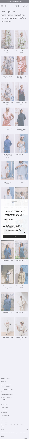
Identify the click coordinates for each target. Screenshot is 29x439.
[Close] (26, 201)
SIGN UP (14, 236)
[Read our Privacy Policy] (25, 232)
